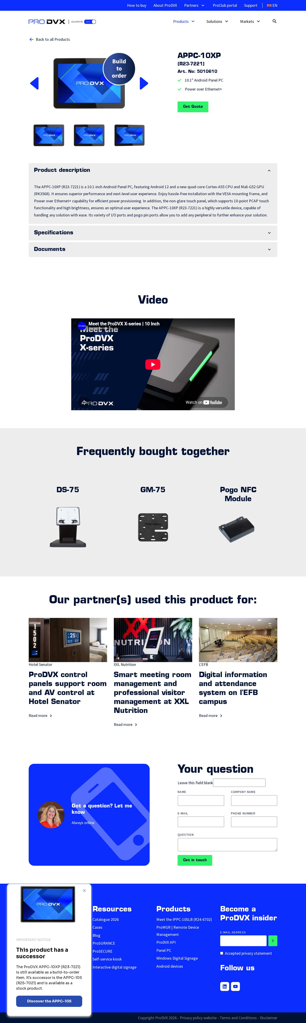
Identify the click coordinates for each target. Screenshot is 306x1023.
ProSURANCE (104, 943)
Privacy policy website (198, 1017)
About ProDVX (165, 5)
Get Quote (193, 107)
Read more (38, 715)
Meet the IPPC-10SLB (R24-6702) (184, 919)
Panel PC (163, 950)
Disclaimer (268, 1017)
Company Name (243, 792)
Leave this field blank (195, 782)
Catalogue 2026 (106, 919)
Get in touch (195, 860)
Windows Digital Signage (177, 958)
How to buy (136, 5)
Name (182, 792)
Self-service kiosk (107, 959)
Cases (97, 927)
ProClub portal (225, 5)
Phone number (243, 813)
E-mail (183, 813)
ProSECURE (102, 951)
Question (186, 835)
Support (250, 5)
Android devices (169, 966)
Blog (96, 935)
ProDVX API (166, 942)
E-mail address (233, 932)
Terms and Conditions (238, 1017)
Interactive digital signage (114, 967)
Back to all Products (53, 39)
